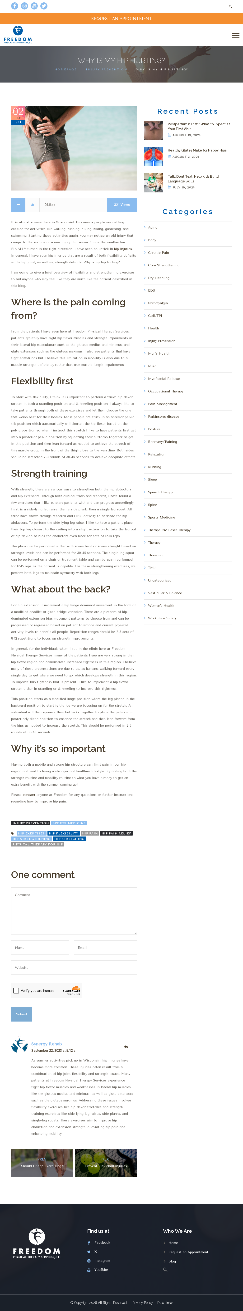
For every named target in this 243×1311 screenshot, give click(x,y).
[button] (197, 1269)
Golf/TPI (155, 316)
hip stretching (69, 839)
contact (29, 795)
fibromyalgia (158, 303)
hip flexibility (63, 833)
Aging (152, 227)
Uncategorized (159, 580)
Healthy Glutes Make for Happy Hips (197, 150)
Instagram (102, 1261)
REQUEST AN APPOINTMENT (121, 18)
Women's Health (161, 606)
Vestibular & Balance (165, 593)
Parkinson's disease (163, 417)
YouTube (101, 1270)
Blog (172, 1261)
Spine (152, 505)
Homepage (66, 69)
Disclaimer (165, 1303)
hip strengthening (32, 839)
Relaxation (156, 454)
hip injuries (123, 249)
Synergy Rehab (46, 1044)
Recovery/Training (162, 442)
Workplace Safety (162, 618)
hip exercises (31, 833)
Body (152, 240)
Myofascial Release (164, 379)
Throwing (155, 555)
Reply (126, 1047)
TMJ (152, 568)
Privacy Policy (142, 1303)
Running (154, 467)
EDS (151, 291)
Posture (154, 429)
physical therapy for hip (38, 844)
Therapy (154, 543)
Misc (152, 366)
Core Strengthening (163, 265)
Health (153, 328)
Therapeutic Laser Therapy (169, 530)
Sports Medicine (69, 823)
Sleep (152, 480)
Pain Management (162, 404)
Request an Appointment (188, 1252)
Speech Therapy (160, 492)
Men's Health (158, 354)
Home (173, 1243)
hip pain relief (116, 833)
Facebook (102, 1243)
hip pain (90, 833)
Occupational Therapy (165, 391)
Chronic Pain (158, 253)
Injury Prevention (106, 69)
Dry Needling (158, 278)
